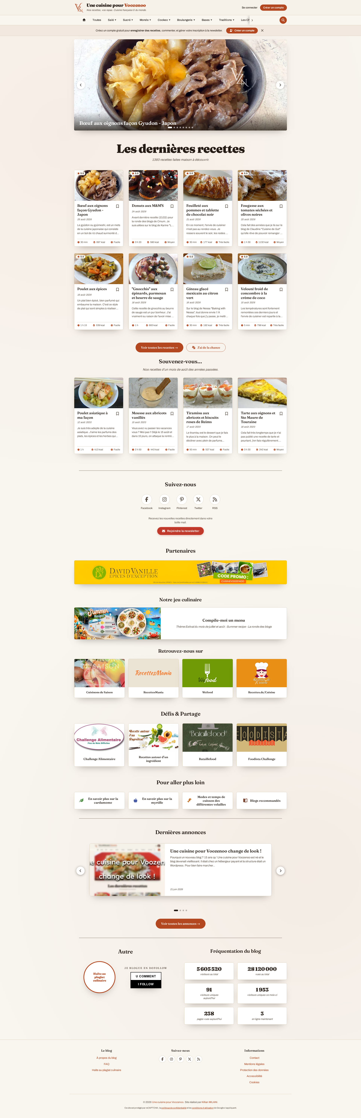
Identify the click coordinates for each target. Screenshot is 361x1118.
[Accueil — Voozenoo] (79, 7)
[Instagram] (171, 1059)
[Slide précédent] (81, 85)
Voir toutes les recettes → (159, 347)
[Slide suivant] (280, 85)
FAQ (106, 1064)
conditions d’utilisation (203, 1108)
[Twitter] (189, 1059)
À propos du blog (106, 1057)
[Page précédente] (80, 871)
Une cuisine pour (116, 5)
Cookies (254, 1082)
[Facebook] (162, 1059)
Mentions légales (254, 1064)
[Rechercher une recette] (283, 20)
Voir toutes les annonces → (180, 923)
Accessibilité (254, 1076)
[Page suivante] (280, 871)
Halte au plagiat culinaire (106, 1070)
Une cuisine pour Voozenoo (168, 1102)
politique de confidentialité (173, 1108)
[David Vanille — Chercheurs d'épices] (180, 572)
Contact (254, 1057)
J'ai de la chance (208, 347)
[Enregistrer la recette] (117, 206)
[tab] (168, 127)
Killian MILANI (209, 1102)
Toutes (97, 19)
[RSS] (198, 1059)
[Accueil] (84, 20)
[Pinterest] (180, 1059)
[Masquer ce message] (262, 30)
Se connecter (249, 7)
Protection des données (254, 1070)
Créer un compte (273, 7)
